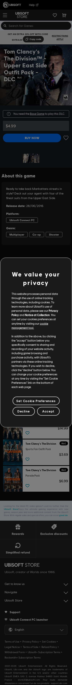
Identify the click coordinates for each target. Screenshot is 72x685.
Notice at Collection (37, 315)
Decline (23, 411)
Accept (48, 411)
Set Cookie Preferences (35, 401)
